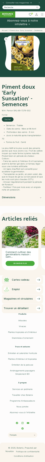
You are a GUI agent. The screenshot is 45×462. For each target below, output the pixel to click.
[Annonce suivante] (39, 2)
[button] (42, 14)
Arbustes (22, 320)
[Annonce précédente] (3, 2)
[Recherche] (37, 7)
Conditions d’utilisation (24, 456)
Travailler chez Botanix (22, 395)
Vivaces (22, 326)
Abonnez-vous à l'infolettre (22, 412)
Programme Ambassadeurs (22, 401)
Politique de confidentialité (28, 451)
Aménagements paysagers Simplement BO (22, 372)
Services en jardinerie (22, 389)
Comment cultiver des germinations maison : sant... (18, 254)
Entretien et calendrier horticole (22, 353)
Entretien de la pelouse (22, 365)
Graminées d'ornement (22, 338)
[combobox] (21, 7)
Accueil (5, 30)
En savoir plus (20, 263)
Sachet (7, 119)
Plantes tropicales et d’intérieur (22, 332)
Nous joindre (22, 406)
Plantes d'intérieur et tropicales (22, 359)
